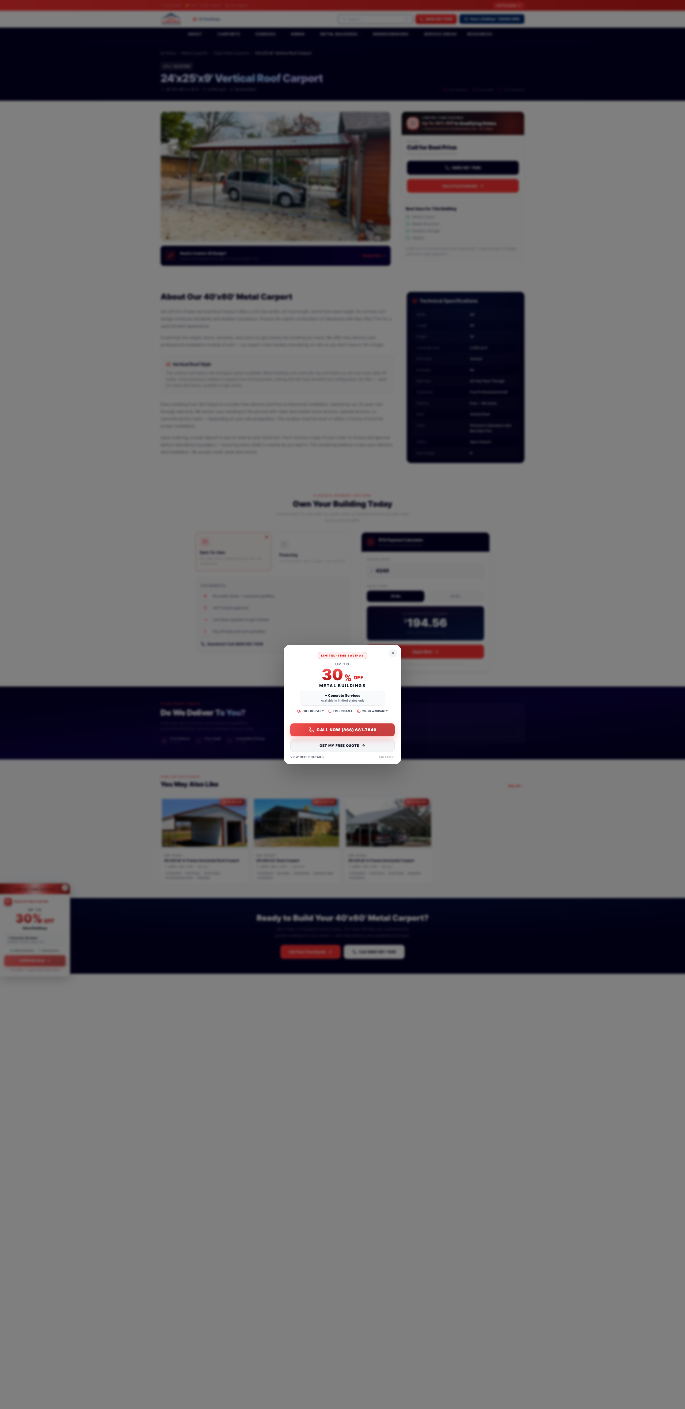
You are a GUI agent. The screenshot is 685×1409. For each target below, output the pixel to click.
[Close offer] (393, 653)
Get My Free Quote (339, 746)
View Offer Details (307, 757)
